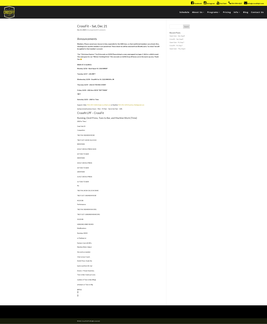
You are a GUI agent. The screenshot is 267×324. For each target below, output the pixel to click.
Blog (245, 12)
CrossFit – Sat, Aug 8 (176, 39)
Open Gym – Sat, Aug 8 (177, 36)
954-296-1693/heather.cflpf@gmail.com (131, 105)
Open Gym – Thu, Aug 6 (177, 49)
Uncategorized (91, 30)
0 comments (102, 30)
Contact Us (257, 12)
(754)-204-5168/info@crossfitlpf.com (98, 105)
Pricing (227, 12)
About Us (197, 12)
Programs (212, 12)
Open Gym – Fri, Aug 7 (176, 42)
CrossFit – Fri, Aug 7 (176, 45)
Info (236, 12)
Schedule (184, 12)
